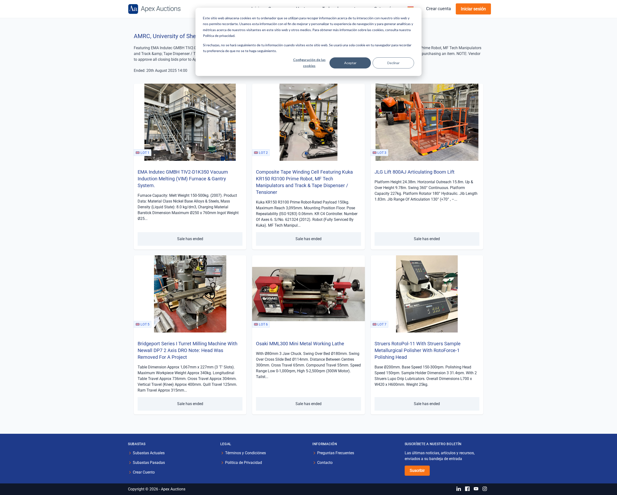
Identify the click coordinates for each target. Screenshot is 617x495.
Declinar (393, 63)
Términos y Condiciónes (245, 453)
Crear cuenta (438, 8)
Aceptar (350, 63)
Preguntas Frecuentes (335, 453)
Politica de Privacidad (243, 462)
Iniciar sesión (473, 8)
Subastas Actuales (149, 453)
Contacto (325, 462)
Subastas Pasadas (149, 462)
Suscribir (417, 470)
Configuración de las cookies (309, 63)
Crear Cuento (144, 472)
